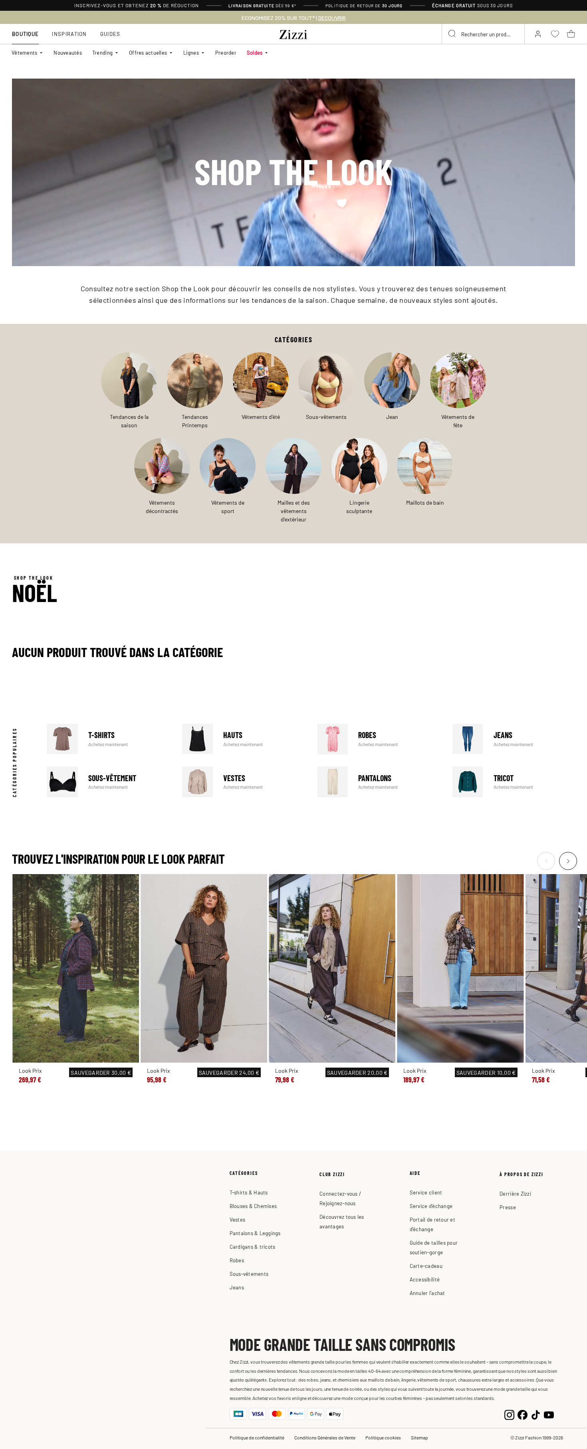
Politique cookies (383, 1437)
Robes (378, 739)
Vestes (243, 781)
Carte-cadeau (426, 1265)
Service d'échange (431, 1205)
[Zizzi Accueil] (293, 33)
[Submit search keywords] (452, 34)
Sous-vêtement (108, 781)
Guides (110, 33)
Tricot (513, 781)
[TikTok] (536, 1414)
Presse (508, 1207)
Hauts (243, 739)
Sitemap (419, 1437)
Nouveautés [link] (68, 52)
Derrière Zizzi (515, 1193)
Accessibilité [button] (425, 1279)
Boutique (25, 33)
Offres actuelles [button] (148, 52)
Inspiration (69, 33)
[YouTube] (549, 1414)
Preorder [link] (225, 52)
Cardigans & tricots (253, 1246)
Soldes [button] (255, 52)
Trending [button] (102, 52)
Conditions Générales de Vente (324, 1437)
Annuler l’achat (427, 1292)
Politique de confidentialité (257, 1437)
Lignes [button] (191, 52)
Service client (426, 1192)
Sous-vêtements (249, 1273)
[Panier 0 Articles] (571, 34)
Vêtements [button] (24, 52)
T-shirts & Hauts (249, 1192)
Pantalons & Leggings (255, 1233)
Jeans (513, 739)
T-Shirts (108, 739)
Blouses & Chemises (253, 1205)
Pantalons (378, 781)
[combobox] (483, 34)
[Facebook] (523, 1414)
